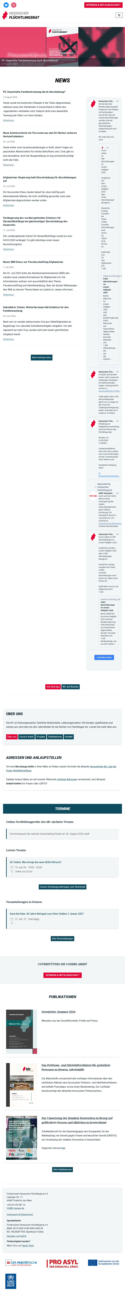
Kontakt (69, 737)
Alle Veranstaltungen (62, 938)
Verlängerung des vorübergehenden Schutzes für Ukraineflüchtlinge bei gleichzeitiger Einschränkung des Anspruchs (35, 221)
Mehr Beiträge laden (41, 357)
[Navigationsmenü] (119, 15)
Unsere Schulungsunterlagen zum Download (62, 887)
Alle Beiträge (53, 686)
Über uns (11, 737)
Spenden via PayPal (16, 1236)
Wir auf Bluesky (71, 686)
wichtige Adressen (67, 779)
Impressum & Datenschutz (20, 1214)
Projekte (41, 737)
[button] (62, 47)
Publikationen (55, 737)
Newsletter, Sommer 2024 (58, 1011)
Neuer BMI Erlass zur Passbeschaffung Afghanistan (33, 262)
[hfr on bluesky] (6, 4)
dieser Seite (28, 1245)
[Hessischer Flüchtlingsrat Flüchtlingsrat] (21, 15)
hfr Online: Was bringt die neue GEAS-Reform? (35, 862)
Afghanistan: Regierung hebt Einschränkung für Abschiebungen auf (39, 179)
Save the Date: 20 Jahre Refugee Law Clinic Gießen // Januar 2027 (47, 913)
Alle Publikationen (62, 1169)
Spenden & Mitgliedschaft (103, 5)
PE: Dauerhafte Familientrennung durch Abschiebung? (34, 91)
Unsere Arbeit (27, 737)
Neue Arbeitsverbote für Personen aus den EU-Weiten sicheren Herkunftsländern (40, 134)
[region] (62, 47)
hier (63, 1148)
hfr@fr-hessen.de (15, 1208)
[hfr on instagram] (13, 4)
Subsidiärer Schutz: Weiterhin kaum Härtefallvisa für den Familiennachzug (36, 309)
